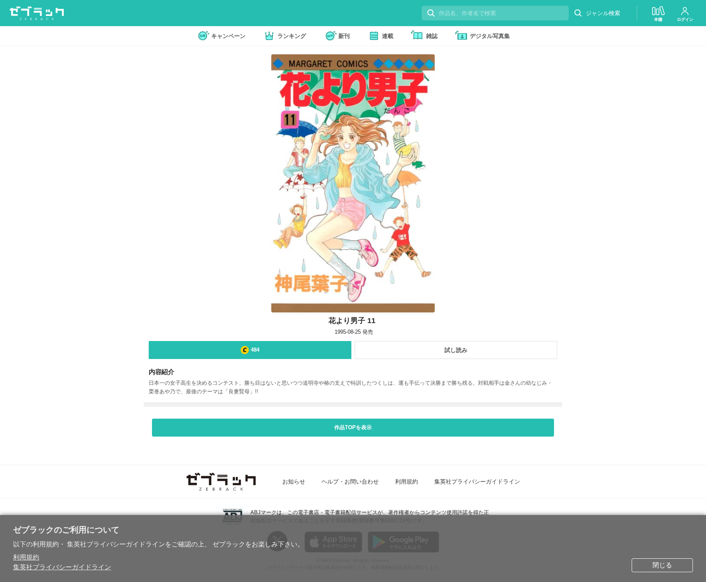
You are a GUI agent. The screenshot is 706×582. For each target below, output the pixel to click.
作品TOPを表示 (353, 427)
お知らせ (293, 481)
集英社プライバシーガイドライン (62, 567)
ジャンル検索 (603, 13)
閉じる (662, 565)
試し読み (456, 350)
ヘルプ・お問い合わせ (350, 481)
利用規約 (26, 557)
